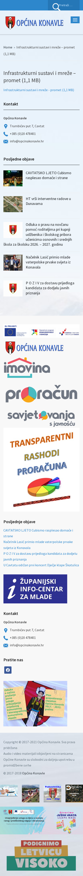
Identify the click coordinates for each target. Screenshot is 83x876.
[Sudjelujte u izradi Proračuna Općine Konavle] (9, 790)
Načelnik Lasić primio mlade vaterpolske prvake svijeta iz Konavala (48, 262)
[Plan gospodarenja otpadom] (51, 703)
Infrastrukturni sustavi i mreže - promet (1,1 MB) (38, 90)
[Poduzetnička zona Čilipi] (52, 793)
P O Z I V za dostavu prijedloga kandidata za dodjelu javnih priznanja (50, 287)
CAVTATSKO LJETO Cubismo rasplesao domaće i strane (48, 175)
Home (7, 47)
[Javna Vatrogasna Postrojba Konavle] (31, 793)
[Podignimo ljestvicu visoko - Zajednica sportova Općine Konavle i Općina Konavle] (41, 855)
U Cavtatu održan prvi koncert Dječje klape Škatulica (41, 565)
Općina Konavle (33, 773)
